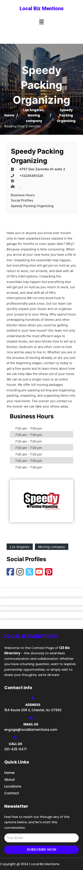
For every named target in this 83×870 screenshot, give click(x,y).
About (9, 779)
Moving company (51, 547)
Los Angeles (33, 110)
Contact (11, 793)
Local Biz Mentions (42, 8)
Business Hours (23, 195)
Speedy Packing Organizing (32, 206)
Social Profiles (22, 200)
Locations (12, 786)
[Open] (41, 22)
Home (9, 115)
